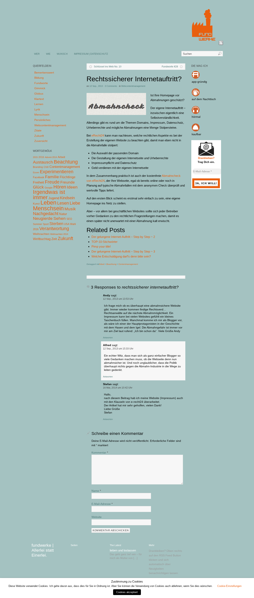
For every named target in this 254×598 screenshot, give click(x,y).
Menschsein (41, 114)
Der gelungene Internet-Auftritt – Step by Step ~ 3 (123, 251)
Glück (38, 187)
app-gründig (199, 81)
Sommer (37, 224)
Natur (63, 214)
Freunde (67, 182)
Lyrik (37, 109)
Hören (59, 186)
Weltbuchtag (42, 239)
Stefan (107, 384)
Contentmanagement (128, 264)
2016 (41, 157)
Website (96, 517)
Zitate (37, 130)
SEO (69, 218)
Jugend (53, 198)
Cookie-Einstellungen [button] (229, 586)
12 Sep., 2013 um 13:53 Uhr (118, 299)
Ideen (72, 187)
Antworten (108, 337)
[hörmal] (196, 113)
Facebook (38, 177)
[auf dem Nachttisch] (196, 95)
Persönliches (42, 120)
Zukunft (39, 135)
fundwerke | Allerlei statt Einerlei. (43, 550)
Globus (38, 93)
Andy (106, 295)
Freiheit (38, 182)
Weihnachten (41, 233)
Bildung (39, 77)
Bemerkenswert (44, 72)
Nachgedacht (45, 213)
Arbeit (101, 264)
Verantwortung (54, 228)
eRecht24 (97, 135)
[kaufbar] (196, 130)
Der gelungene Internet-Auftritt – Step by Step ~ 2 (123, 236)
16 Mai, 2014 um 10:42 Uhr (117, 387)
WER (37, 54)
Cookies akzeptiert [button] (127, 592)
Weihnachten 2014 (59, 234)
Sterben (56, 223)
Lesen (63, 203)
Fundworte (41, 83)
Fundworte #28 (170, 66)
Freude (52, 182)
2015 (35, 157)
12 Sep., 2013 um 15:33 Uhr (118, 348)
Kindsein (67, 198)
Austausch (43, 162)
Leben (48, 202)
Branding (38, 167)
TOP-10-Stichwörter (104, 241)
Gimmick (39, 88)
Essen (36, 172)
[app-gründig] (196, 77)
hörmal (196, 116)
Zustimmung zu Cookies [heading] (127, 581)
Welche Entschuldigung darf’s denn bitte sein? (121, 256)
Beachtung (111, 264)
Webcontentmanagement (133, 86)
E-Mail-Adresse (102, 503)
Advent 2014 (51, 157)
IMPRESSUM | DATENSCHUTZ (91, 54)
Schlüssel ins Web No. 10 (107, 66)
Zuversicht (40, 141)
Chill (46, 167)
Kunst (36, 203)
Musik (70, 209)
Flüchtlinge (67, 177)
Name (96, 490)
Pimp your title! (101, 246)
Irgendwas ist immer (49, 194)
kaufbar (196, 134)
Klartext (39, 98)
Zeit (54, 239)
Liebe (75, 203)
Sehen (59, 218)
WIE (48, 54)
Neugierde (43, 218)
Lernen (38, 104)
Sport (46, 224)
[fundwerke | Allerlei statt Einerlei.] (127, 43)
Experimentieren (56, 171)
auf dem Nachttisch (204, 99)
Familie (52, 176)
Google (49, 187)
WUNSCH (62, 54)
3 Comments (111, 86)
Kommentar (99, 452)
